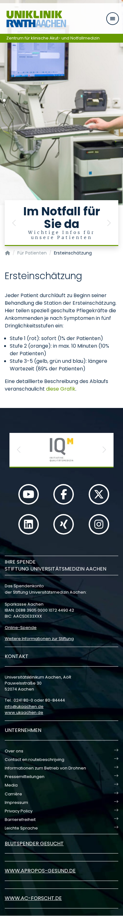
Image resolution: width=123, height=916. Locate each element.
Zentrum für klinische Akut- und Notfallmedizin (53, 38)
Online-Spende (21, 627)
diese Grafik (60, 388)
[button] (14, 223)
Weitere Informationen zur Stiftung (39, 638)
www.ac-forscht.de (33, 898)
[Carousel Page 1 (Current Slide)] (4, 100)
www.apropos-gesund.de (40, 870)
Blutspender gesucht (34, 843)
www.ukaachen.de (24, 712)
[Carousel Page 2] (4, 105)
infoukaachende (24, 706)
